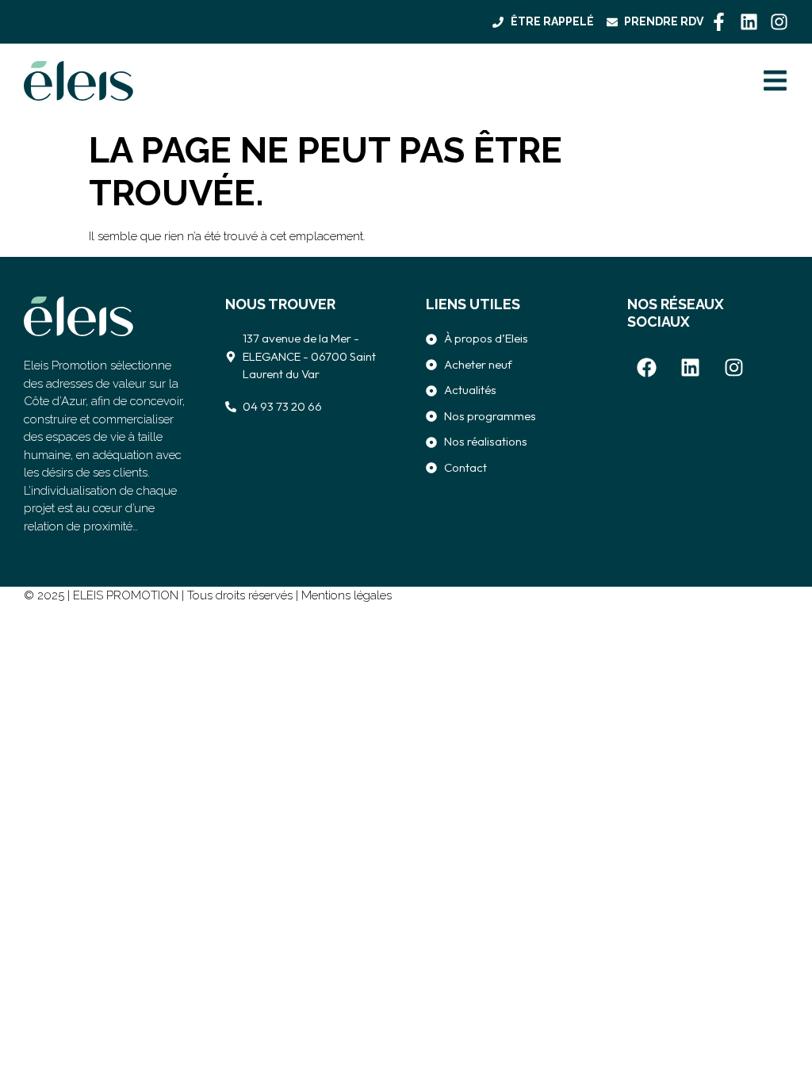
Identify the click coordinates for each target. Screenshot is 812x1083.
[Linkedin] (749, 22)
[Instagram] (779, 22)
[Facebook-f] (719, 22)
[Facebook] (647, 368)
